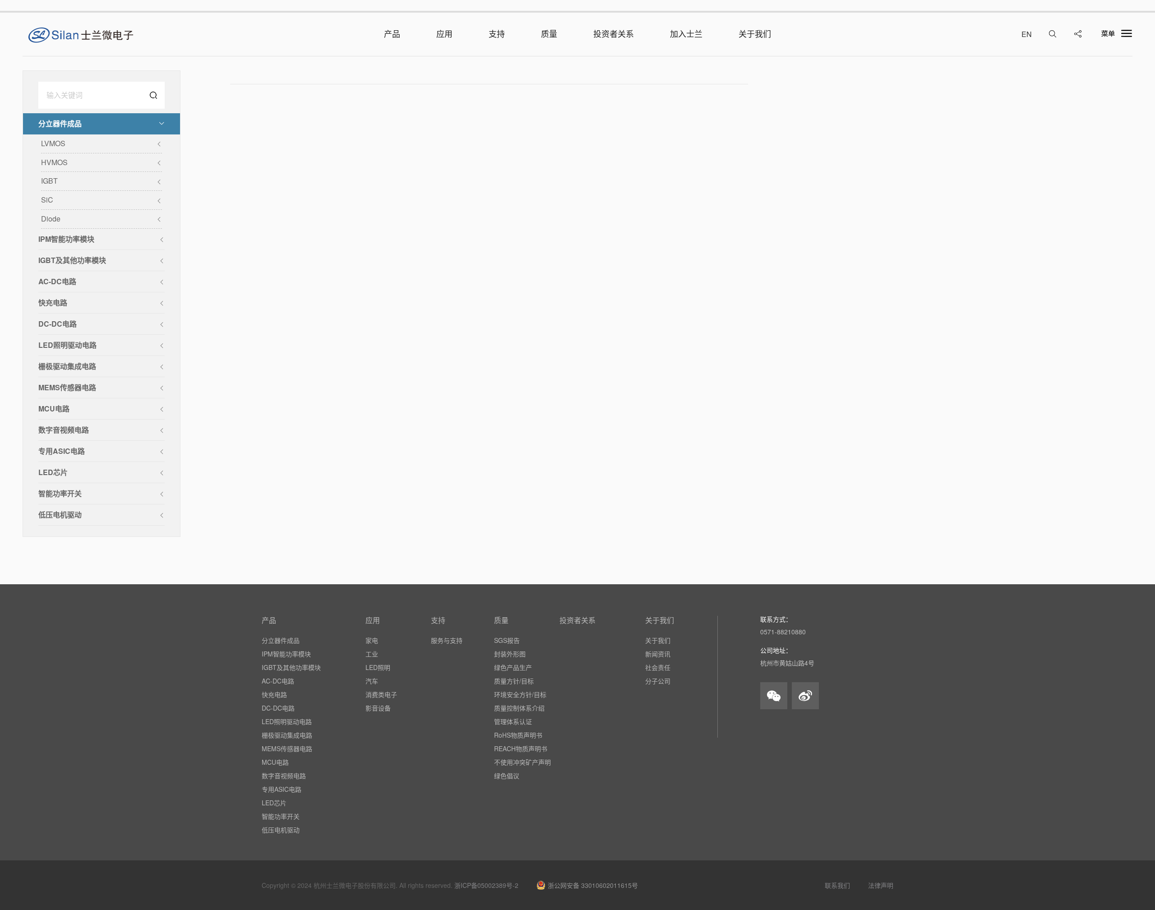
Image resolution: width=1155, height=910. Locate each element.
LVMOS (53, 143)
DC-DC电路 (278, 707)
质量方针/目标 (514, 680)
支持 (438, 620)
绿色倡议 (506, 775)
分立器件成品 (281, 640)
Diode (50, 218)
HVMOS (54, 162)
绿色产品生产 (513, 667)
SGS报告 (507, 640)
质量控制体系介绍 (519, 707)
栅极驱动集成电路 (287, 734)
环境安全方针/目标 (520, 694)
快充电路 (274, 694)
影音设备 (378, 707)
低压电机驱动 (281, 829)
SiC (47, 199)
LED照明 (377, 667)
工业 (371, 653)
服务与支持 (446, 640)
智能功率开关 (281, 816)
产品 (269, 620)
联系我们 (837, 885)
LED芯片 (274, 802)
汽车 (371, 680)
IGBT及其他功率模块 (291, 667)
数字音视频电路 (284, 775)
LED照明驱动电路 (287, 721)
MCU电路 (275, 762)
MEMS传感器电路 (287, 748)
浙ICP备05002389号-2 (486, 885)
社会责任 (657, 667)
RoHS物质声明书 (518, 734)
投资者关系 (577, 620)
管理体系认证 (513, 721)
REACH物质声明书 (520, 748)
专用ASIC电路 (281, 789)
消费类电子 (381, 694)
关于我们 (659, 620)
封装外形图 (510, 653)
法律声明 (880, 885)
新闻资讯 (657, 653)
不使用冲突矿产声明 (522, 762)
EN (1026, 34)
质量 (501, 620)
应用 (372, 620)
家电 (371, 640)
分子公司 (657, 680)
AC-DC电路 (278, 680)
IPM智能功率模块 (286, 653)
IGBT (49, 181)
